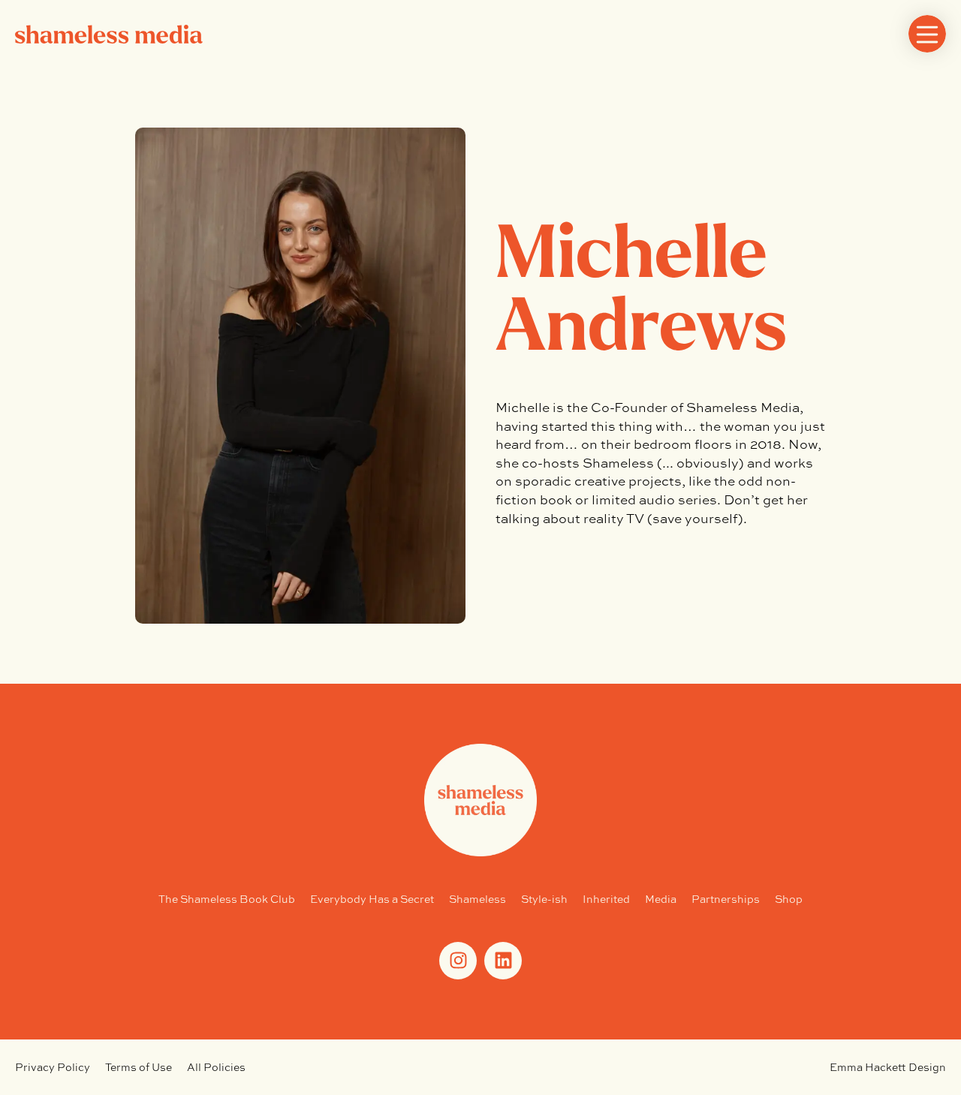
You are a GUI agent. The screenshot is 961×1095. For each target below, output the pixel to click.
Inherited (606, 899)
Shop (789, 899)
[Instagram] (458, 960)
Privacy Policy (52, 1067)
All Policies (216, 1067)
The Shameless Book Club (226, 899)
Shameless (477, 899)
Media (660, 899)
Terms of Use (138, 1067)
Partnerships (725, 899)
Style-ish (544, 899)
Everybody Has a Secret (372, 899)
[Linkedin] (503, 960)
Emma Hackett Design (888, 1067)
